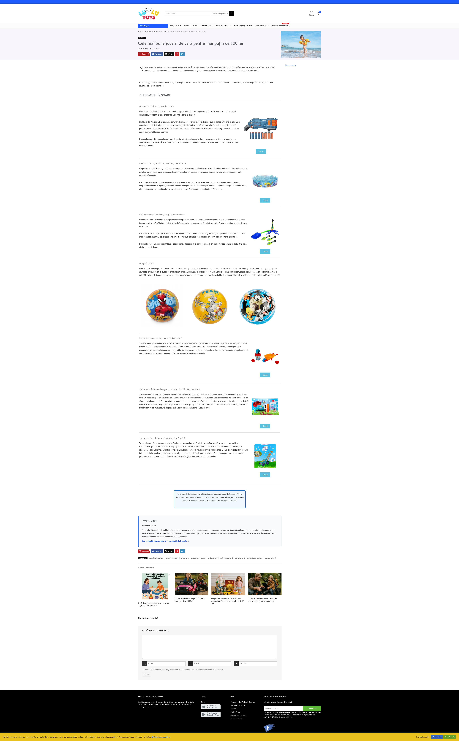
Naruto (186, 26)
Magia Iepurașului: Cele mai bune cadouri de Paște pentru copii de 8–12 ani (227, 601)
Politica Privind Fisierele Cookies (243, 702)
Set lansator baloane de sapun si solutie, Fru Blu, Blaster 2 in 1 (169, 389)
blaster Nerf (184, 558)
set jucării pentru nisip (254, 558)
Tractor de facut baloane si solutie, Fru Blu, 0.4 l (162, 438)
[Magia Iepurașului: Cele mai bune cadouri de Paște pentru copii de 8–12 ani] (228, 575)
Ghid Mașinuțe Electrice (243, 26)
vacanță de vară (270, 558)
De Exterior (163, 31)
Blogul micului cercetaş (280, 25)
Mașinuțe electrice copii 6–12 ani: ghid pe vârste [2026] (189, 600)
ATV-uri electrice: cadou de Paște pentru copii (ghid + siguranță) (262, 600)
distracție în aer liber (198, 558)
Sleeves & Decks (222, 26)
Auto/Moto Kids (262, 26)
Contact (233, 709)
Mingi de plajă (146, 263)
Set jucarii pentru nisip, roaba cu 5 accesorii (160, 338)
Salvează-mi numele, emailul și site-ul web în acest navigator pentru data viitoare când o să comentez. (185, 670)
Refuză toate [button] (437, 737)
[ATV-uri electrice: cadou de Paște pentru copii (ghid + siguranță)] (264, 575)
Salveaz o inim (237, 719)
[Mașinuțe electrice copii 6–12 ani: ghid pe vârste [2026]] (191, 575)
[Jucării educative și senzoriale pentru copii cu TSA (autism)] (155, 575)
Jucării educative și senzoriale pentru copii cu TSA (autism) (154, 604)
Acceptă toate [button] (450, 737)
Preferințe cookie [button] (422, 737)
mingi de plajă (240, 558)
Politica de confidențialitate (282, 717)
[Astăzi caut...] (231, 13)
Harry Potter (174, 26)
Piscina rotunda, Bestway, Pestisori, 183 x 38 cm (162, 163)
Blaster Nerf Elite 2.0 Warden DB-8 (156, 106)
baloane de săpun (172, 558)
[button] (261, 151)
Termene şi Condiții (238, 705)
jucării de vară (213, 558)
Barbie (194, 26)
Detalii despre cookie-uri (161, 737)
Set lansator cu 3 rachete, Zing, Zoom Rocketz (161, 214)
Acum (235, 712)
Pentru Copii (238, 715)
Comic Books (206, 26)
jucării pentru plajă (226, 558)
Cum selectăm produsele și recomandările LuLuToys (165, 541)
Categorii (145, 26)
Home (140, 31)
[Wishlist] (311, 12)
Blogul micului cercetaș (151, 31)
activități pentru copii (156, 558)
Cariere (204, 702)
